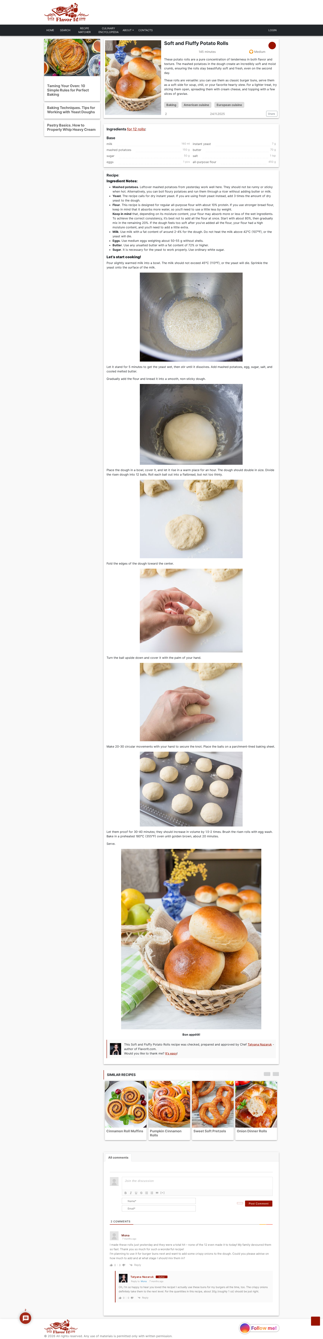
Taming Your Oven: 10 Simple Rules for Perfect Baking (68, 90)
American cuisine (196, 105)
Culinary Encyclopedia (109, 30)
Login (272, 30)
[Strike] (141, 1193)
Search (65, 30)
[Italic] (130, 1193)
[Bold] (125, 1193)
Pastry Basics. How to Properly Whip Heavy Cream (71, 127)
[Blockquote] (157, 1193)
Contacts (145, 30)
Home (50, 30)
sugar (110, 156)
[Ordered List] (146, 1193)
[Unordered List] (151, 1193)
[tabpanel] (191, 1238)
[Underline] (136, 1193)
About (127, 30)
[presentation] (267, 1074)
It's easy (171, 1053)
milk (109, 144)
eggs (110, 162)
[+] (163, 1192)
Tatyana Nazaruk (260, 1044)
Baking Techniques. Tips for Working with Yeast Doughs (71, 109)
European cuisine (229, 105)
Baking (171, 105)
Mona (144, 1281)
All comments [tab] (118, 1157)
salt (195, 156)
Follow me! (264, 1328)
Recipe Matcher (84, 30)
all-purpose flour (204, 162)
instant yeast (202, 144)
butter (197, 150)
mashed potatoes (119, 150)
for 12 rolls (136, 129)
